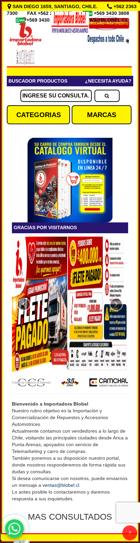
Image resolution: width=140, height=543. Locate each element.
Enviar (27, 175)
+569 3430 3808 (112, 13)
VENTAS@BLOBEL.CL (102, 20)
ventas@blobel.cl (60, 485)
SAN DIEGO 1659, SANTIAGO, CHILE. (55, 6)
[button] (24, 304)
